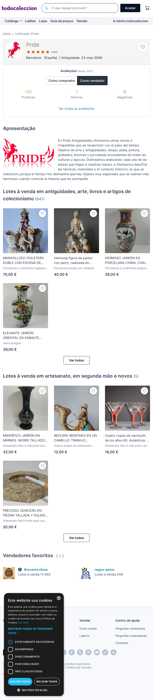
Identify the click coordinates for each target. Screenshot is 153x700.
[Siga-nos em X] (80, 652)
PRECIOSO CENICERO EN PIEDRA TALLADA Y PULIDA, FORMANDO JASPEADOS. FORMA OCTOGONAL (24, 513)
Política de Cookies (79, 667)
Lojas (43, 21)
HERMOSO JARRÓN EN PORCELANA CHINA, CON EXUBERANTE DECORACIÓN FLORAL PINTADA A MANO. (126, 260)
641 (39, 198)
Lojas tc (84, 635)
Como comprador (61, 81)
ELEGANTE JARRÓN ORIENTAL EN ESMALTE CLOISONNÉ (21, 335)
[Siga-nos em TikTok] (105, 652)
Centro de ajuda (127, 620)
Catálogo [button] (12, 21)
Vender (81, 21)
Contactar (121, 643)
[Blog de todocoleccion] (114, 652)
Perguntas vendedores (130, 628)
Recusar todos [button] (47, 681)
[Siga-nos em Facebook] (72, 652)
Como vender (88, 628)
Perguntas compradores (131, 635)
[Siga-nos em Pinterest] (88, 652)
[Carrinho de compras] (147, 8)
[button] (34, 631)
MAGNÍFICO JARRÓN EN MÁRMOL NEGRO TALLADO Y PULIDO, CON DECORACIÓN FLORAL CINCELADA (24, 438)
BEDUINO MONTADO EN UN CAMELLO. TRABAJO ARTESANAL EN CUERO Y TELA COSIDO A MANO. (75, 438)
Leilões (30, 21)
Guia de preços (61, 21)
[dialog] (34, 644)
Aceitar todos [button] (20, 681)
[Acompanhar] (42, 213)
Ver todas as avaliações (76, 109)
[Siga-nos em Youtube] (97, 652)
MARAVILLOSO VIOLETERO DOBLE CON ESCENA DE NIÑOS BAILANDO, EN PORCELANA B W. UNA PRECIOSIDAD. (23, 260)
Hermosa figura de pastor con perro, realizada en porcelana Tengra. (73, 260)
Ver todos (76, 360)
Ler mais (23, 622)
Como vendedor (92, 81)
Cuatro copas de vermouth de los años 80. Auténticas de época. (127, 438)
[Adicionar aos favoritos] (143, 46)
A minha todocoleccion (130, 21)
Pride (32, 44)
